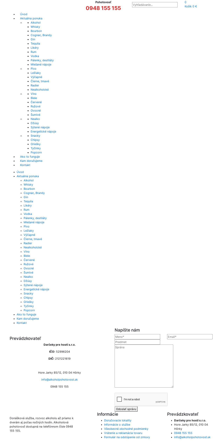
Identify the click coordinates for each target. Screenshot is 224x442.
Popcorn (36, 152)
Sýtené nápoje (40, 127)
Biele (34, 98)
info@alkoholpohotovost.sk (59, 379)
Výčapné (36, 77)
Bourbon (36, 31)
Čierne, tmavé (40, 81)
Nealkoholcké (40, 89)
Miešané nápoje (41, 64)
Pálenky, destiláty (42, 60)
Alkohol (36, 22)
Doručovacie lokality (117, 420)
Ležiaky (36, 73)
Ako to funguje (30, 156)
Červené (36, 102)
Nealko (35, 119)
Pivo (33, 68)
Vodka (35, 56)
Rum (33, 52)
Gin (33, 39)
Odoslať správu (126, 409)
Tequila (35, 43)
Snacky (35, 135)
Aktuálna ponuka (31, 18)
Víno (34, 93)
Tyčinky (36, 148)
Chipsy (35, 140)
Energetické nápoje (43, 131)
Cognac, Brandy (41, 35)
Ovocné (36, 110)
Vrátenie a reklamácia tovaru (123, 433)
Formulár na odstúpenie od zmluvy (127, 437)
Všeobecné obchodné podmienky (126, 428)
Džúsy (35, 123)
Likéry (35, 47)
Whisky (35, 26)
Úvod (23, 14)
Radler (35, 85)
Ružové (35, 106)
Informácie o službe (117, 424)
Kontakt (25, 165)
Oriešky (36, 144)
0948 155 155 (103, 8)
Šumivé (35, 114)
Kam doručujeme (31, 161)
